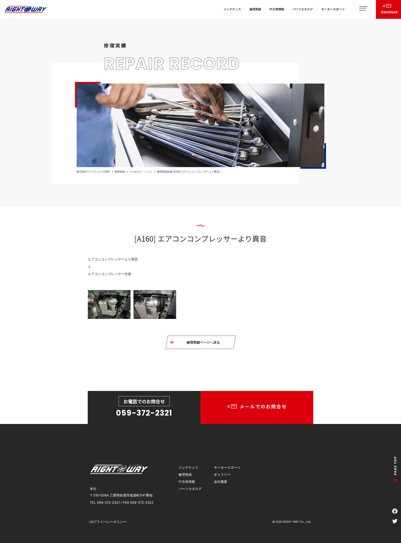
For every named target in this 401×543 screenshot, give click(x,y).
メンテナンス (232, 9)
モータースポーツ (333, 9)
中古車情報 (276, 9)
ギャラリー (222, 474)
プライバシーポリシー (110, 522)
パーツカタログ (302, 9)
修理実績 (255, 9)
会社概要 (220, 482)
